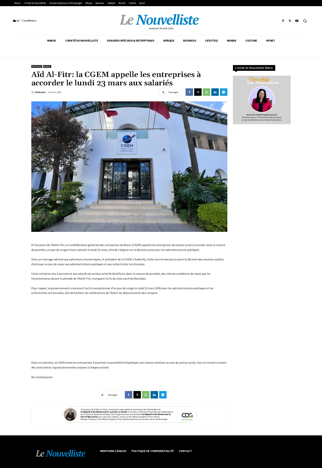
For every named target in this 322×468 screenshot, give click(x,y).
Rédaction (40, 92)
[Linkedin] (215, 92)
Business (37, 66)
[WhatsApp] (206, 92)
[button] (304, 20)
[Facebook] (282, 20)
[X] (290, 20)
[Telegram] (223, 92)
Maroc (47, 66)
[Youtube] (296, 20)
